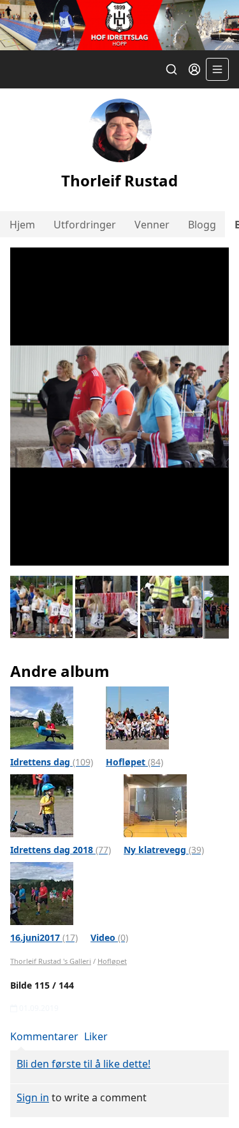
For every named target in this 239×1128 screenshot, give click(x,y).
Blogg (202, 225)
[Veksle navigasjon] (217, 69)
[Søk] (171, 69)
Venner (152, 225)
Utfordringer (85, 225)
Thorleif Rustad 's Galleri (50, 961)
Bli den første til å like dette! (83, 1064)
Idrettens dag (51, 762)
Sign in (33, 1097)
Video (109, 937)
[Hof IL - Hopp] (119, 25)
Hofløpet (134, 762)
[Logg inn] (194, 69)
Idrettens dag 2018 (60, 850)
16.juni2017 (44, 937)
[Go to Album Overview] (41, 717)
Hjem (22, 225)
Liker (96, 1036)
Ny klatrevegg (164, 850)
